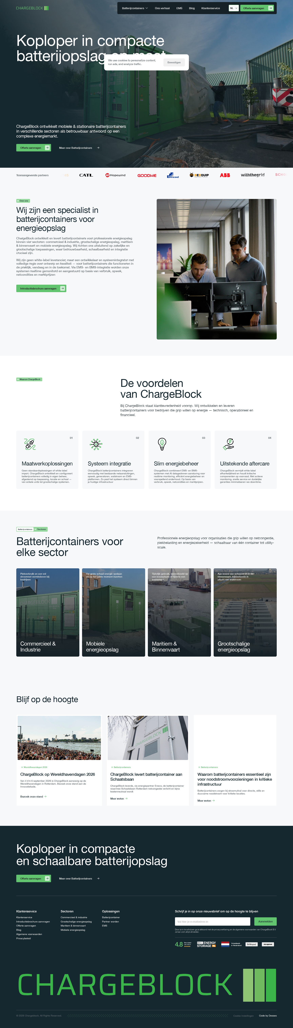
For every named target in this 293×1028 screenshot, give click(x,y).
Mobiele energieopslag (73, 930)
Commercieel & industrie (74, 917)
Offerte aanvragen (26, 925)
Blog (18, 930)
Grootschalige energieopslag (76, 921)
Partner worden (110, 921)
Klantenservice (24, 917)
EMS (104, 925)
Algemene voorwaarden (29, 934)
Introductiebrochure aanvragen (33, 921)
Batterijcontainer (111, 917)
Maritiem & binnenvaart (73, 925)
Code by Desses (268, 1015)
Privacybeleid (23, 938)
